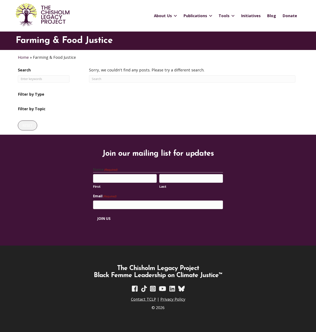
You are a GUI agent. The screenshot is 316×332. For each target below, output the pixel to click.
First (97, 186)
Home (23, 57)
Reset (27, 125)
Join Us (103, 218)
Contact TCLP (143, 299)
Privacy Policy (172, 299)
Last (162, 186)
